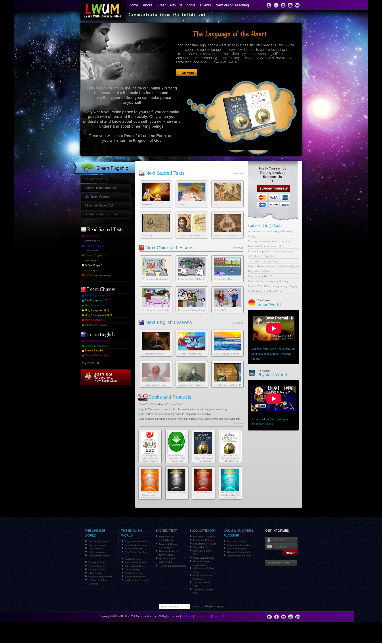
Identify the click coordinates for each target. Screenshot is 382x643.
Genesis (181, 204)
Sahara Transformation (100, 188)
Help (224, 616)
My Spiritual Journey (204, 536)
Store (191, 5)
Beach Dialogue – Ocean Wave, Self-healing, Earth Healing (177, 459)
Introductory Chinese (177, 492)
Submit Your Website (278, 562)
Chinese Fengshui (97, 566)
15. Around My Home (223, 279)
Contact (216, 616)
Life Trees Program (97, 196)
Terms (197, 616)
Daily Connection (204, 492)
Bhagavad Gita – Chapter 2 (226, 235)
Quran (216, 204)
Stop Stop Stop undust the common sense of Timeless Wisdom (150, 459)
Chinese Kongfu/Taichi (100, 576)
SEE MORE (237, 173)
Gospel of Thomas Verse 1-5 (190, 235)
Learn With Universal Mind (100, 11)
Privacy (206, 616)
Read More (187, 68)
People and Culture (203, 540)
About (147, 5)
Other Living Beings (203, 557)
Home (133, 5)
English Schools (133, 559)
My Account (90, 363)
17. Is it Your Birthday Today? (191, 310)
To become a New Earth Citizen (106, 379)
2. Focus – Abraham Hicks (190, 354)
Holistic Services (133, 573)
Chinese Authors (96, 569)
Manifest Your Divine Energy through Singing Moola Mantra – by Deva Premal (273, 353)
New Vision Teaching (232, 5)
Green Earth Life (169, 5)
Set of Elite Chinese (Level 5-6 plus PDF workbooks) (230, 495)
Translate (218, 606)
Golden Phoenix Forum (100, 214)
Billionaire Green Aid (98, 205)
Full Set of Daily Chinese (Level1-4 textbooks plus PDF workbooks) (150, 496)
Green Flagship (104, 164)
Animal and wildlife (135, 576)
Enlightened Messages (204, 543)
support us (271, 188)
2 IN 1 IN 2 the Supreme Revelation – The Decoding (204, 458)
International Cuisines (136, 562)
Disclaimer (187, 616)
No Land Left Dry (96, 179)
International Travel (135, 566)
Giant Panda (94, 573)
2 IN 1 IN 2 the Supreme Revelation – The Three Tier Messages (230, 459)
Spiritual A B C (200, 547)
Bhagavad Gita (148, 204)
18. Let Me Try (220, 310)
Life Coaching (132, 569)
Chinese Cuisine (96, 562)
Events (205, 5)
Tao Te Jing (147, 235)
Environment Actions (136, 580)
